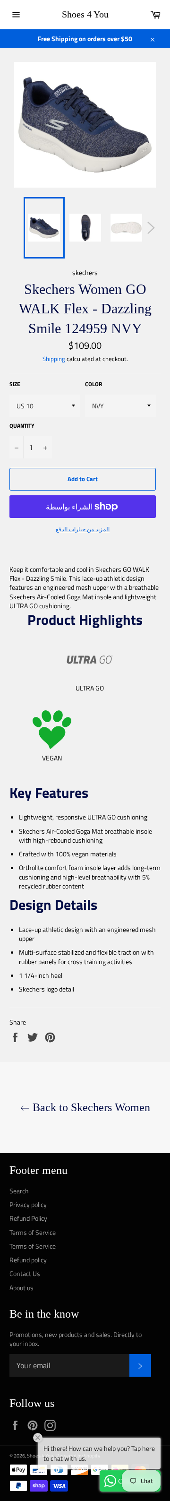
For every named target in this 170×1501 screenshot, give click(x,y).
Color (93, 384)
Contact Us (24, 1273)
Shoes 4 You (85, 14)
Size (14, 384)
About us (21, 1288)
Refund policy (28, 1260)
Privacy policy (28, 1204)
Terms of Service (32, 1232)
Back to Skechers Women (90, 1107)
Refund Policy (28, 1218)
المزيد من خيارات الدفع (83, 530)
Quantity (21, 426)
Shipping (53, 358)
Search (19, 1191)
